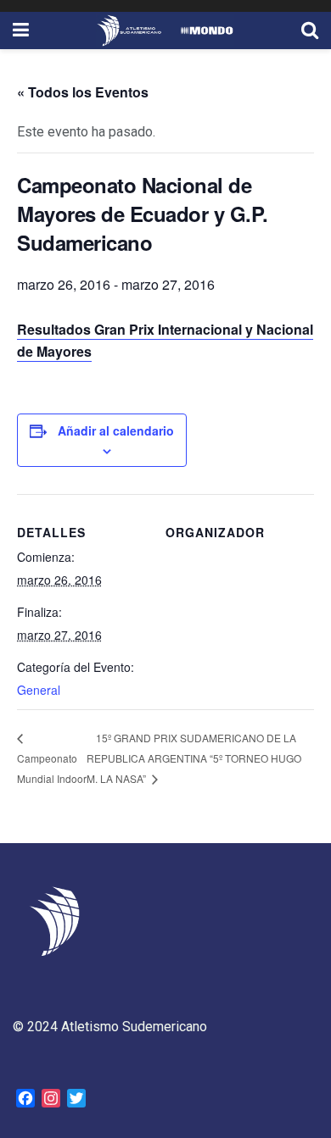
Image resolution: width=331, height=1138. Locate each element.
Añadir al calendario (116, 430)
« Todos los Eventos (83, 92)
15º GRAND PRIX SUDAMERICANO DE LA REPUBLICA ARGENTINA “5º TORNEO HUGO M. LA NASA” (194, 758)
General (38, 689)
